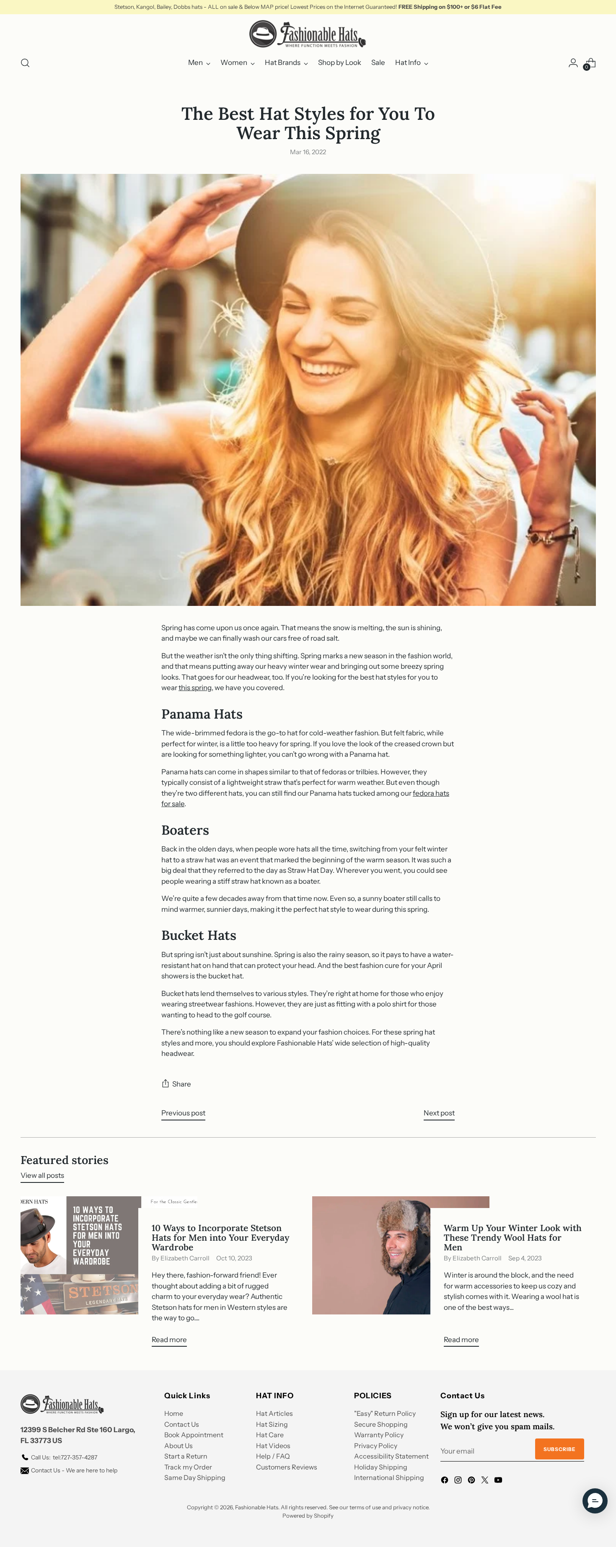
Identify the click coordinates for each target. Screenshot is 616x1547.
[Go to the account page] (573, 62)
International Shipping (389, 1477)
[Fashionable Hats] (308, 34)
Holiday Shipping (380, 1467)
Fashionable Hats (256, 1507)
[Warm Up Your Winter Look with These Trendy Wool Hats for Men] (400, 1274)
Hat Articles (274, 1413)
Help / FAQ (273, 1456)
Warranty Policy (379, 1435)
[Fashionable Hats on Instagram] (459, 1482)
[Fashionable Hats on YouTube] (499, 1482)
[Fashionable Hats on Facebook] (445, 1482)
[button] (595, 1500)
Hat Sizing (272, 1424)
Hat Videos (273, 1445)
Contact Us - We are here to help (74, 1470)
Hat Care (270, 1435)
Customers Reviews (286, 1467)
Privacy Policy (375, 1445)
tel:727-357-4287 (64, 1457)
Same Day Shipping (194, 1477)
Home (173, 1413)
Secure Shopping (381, 1424)
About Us (178, 1445)
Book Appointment (193, 1435)
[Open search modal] (25, 62)
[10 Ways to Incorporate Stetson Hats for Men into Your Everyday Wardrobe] (109, 1274)
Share (181, 1084)
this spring (195, 687)
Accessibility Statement (391, 1456)
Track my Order (188, 1467)
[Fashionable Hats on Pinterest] (472, 1482)
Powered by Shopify (308, 1515)
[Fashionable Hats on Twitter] (486, 1482)
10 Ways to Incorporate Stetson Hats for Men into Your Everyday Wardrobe (220, 1237)
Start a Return (185, 1456)
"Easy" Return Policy (385, 1413)
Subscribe (560, 1449)
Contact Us (181, 1424)
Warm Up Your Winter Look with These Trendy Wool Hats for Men (513, 1237)
